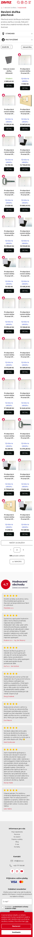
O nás (17, 844)
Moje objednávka (17, 832)
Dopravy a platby (17, 839)
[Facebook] (12, 871)
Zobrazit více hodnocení (20, 587)
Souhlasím (16, 932)
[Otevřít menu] (30, 2)
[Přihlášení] (22, 2)
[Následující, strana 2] (17, 549)
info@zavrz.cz (18, 861)
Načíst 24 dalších (17, 543)
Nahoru (18, 561)
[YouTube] (22, 871)
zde (27, 921)
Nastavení (16, 926)
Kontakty (17, 847)
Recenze (17, 834)
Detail (9, 86)
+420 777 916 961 (19, 865)
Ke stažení (17, 837)
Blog (17, 842)
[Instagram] (17, 871)
